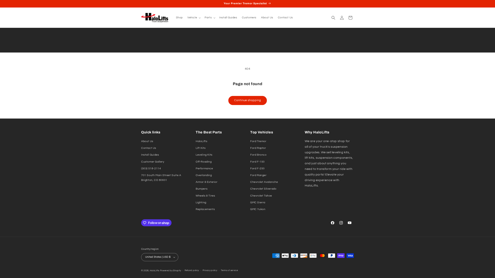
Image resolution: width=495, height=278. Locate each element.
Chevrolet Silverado (263, 188)
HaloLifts (201, 141)
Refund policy (192, 270)
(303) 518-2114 (151, 168)
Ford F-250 (257, 168)
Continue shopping (247, 100)
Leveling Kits (204, 154)
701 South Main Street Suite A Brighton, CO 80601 (161, 177)
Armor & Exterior (207, 182)
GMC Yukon (257, 209)
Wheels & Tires (205, 195)
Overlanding (204, 175)
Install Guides (150, 154)
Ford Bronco (258, 154)
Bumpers (201, 188)
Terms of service (229, 270)
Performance (204, 168)
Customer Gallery (152, 161)
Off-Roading (204, 161)
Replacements (205, 209)
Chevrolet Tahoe (261, 195)
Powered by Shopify (170, 271)
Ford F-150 (257, 161)
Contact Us (148, 148)
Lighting (201, 202)
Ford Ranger (258, 175)
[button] (193, 18)
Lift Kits (201, 148)
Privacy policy (210, 270)
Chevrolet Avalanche (264, 182)
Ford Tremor (258, 141)
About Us (147, 141)
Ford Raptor (258, 148)
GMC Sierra (257, 202)
